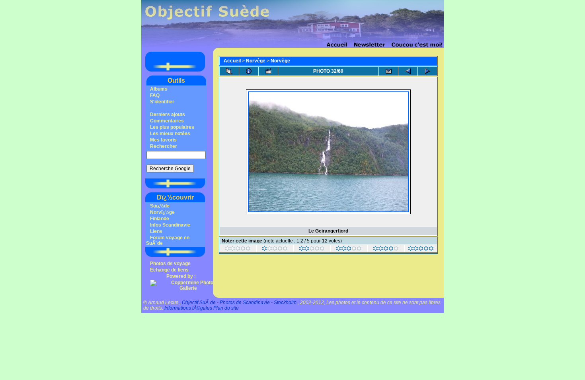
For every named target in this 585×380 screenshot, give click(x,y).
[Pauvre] (275, 249)
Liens (156, 231)
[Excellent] (386, 249)
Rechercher (163, 146)
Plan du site (226, 308)
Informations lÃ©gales (188, 308)
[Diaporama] (268, 71)
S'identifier (162, 102)
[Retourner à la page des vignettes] (229, 71)
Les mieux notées (170, 133)
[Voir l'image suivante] (427, 71)
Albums (159, 89)
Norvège (255, 61)
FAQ (155, 95)
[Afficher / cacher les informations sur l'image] (248, 71)
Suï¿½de (160, 206)
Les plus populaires (172, 127)
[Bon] (349, 249)
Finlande (159, 218)
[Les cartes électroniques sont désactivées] (388, 71)
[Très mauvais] (238, 249)
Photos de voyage (170, 263)
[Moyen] (312, 249)
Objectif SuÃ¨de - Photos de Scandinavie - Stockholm (239, 302)
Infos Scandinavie (170, 225)
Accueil (232, 61)
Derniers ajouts (167, 114)
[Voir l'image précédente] (407, 71)
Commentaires (167, 121)
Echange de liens (169, 270)
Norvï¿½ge (162, 212)
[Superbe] (421, 249)
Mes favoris (163, 140)
